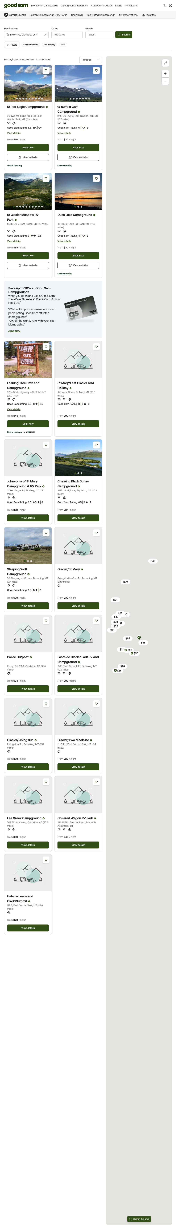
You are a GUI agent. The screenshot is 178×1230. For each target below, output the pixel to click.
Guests (89, 28)
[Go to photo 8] (36, 99)
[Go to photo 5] (26, 99)
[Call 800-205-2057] (165, 5)
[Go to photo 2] (17, 99)
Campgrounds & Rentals (74, 5)
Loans (118, 5)
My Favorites (149, 15)
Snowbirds (77, 15)
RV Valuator (131, 5)
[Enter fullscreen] (165, 63)
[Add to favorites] (46, 70)
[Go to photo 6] (29, 99)
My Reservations (128, 15)
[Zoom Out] (165, 81)
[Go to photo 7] (33, 99)
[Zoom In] (165, 73)
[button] (14, 331)
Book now (28, 147)
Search (126, 34)
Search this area (141, 1219)
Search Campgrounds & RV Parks (48, 15)
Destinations (11, 28)
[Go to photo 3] (20, 99)
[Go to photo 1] (14, 99)
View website (30, 157)
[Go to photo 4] (23, 99)
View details (13, 133)
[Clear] (45, 35)
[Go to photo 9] (39, 99)
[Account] (171, 5)
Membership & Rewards (44, 5)
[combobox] (26, 34)
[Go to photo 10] (42, 99)
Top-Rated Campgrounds (101, 15)
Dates (54, 28)
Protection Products (101, 5)
